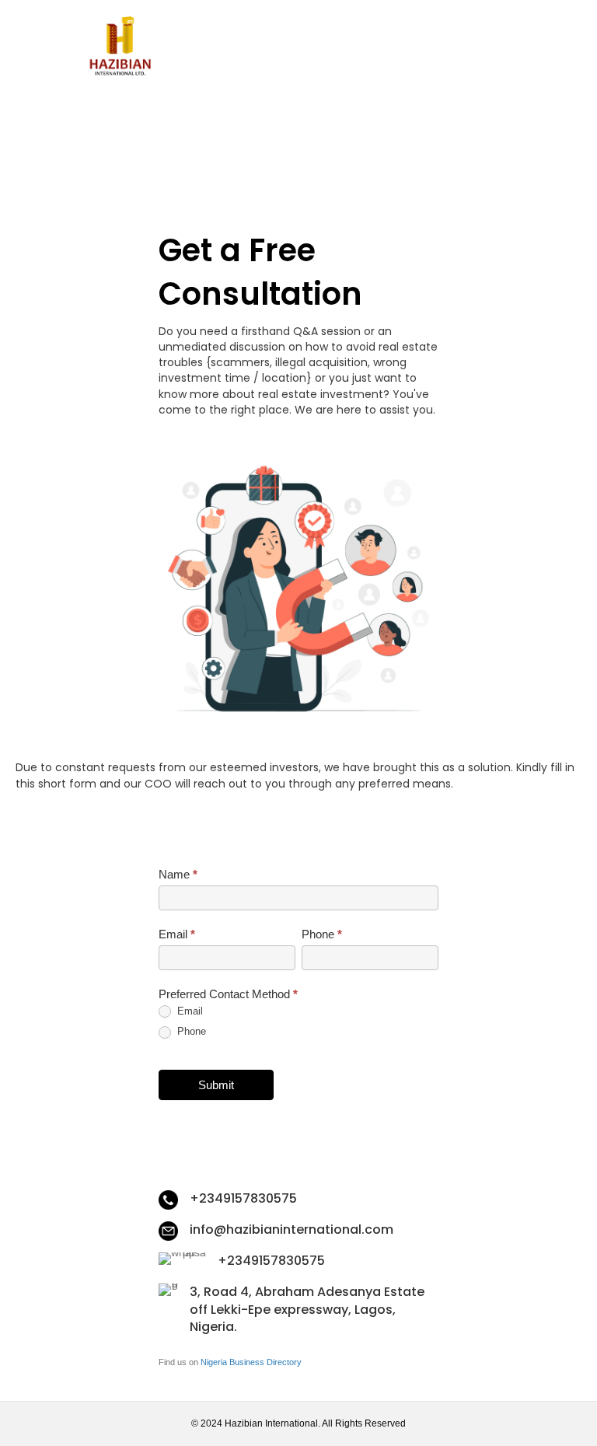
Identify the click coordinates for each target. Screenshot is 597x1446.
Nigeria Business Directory (251, 1362)
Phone (322, 934)
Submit (216, 1084)
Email (177, 934)
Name (178, 874)
